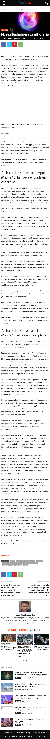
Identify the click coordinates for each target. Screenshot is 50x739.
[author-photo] (25, 606)
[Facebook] (3, 44)
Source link (5, 556)
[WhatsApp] (20, 44)
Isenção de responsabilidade (35, 733)
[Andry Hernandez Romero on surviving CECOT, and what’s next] (7, 711)
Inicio (2, 9)
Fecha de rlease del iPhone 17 (25, 561)
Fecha (13, 561)
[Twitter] (9, 44)
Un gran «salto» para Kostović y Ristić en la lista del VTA (41, 647)
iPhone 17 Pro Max (8, 565)
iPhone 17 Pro (33, 563)
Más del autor (36, 630)
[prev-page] (23, 660)
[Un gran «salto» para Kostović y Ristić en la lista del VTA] (41, 639)
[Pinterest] (14, 44)
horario (39, 561)
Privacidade (20, 733)
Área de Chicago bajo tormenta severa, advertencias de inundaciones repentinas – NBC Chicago (12, 590)
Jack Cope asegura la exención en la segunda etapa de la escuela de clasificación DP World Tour (38, 590)
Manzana (19, 565)
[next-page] (26, 660)
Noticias (9, 9)
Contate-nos (9, 733)
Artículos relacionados (18, 630)
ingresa (4, 563)
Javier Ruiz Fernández (12, 38)
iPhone (11, 563)
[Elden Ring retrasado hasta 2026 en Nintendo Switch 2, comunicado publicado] (7, 675)
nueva (25, 565)
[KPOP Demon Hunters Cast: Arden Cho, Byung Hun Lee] (7, 722)
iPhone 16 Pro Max (21, 563)
